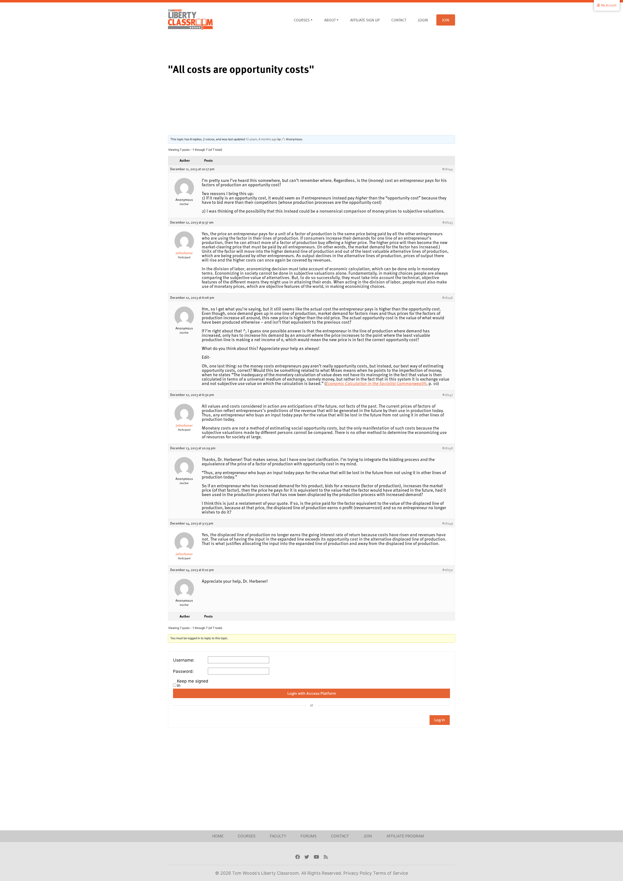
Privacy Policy (358, 873)
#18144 (447, 169)
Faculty (278, 836)
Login (423, 20)
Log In (439, 720)
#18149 (447, 523)
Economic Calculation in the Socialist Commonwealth (376, 383)
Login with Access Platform (311, 693)
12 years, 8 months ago (261, 139)
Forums (309, 836)
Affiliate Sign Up (365, 20)
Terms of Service (390, 873)
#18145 (447, 222)
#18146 (447, 297)
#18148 (447, 448)
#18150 (447, 570)
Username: (183, 660)
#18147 (447, 395)
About (330, 20)
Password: (183, 671)
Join (445, 20)
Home (217, 836)
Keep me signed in (192, 683)
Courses (302, 20)
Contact (398, 20)
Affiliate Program (405, 836)
